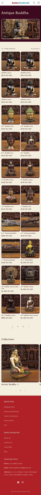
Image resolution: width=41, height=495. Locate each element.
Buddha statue (6, 73)
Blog (5, 451)
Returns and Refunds (11, 411)
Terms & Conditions (11, 416)
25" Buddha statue (27, 287)
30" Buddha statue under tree (10, 287)
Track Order (8, 447)
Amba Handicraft (17, 491)
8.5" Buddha (25, 153)
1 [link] (12, 326)
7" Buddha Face (26, 206)
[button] (2, 3)
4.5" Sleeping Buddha (28, 233)
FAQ (5, 425)
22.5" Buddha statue (8, 315)
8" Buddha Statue (7, 180)
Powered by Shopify (26, 491)
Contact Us (8, 442)
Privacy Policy (9, 420)
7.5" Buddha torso (7, 206)
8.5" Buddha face (7, 153)
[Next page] (28, 326)
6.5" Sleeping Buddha (8, 233)
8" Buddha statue (27, 180)
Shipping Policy (9, 407)
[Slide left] (16, 390)
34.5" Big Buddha (27, 260)
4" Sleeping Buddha (8, 260)
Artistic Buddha (8, 384)
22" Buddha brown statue (29, 315)
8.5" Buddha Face (7, 126)
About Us (7, 438)
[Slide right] (25, 390)
